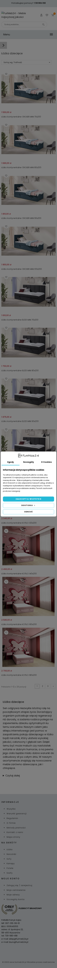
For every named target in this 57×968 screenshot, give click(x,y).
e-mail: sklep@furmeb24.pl (14, 939)
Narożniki (11, 854)
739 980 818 (40, 3)
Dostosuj (27, 505)
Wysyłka (11, 808)
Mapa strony (13, 837)
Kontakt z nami (15, 832)
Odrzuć (28, 512)
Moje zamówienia (16, 890)
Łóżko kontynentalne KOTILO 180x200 (19, 675)
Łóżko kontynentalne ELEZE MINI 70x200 (19, 319)
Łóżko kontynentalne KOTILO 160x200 (19, 624)
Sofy (9, 859)
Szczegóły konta (15, 899)
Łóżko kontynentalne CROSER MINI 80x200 (21, 167)
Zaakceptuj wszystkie (28, 499)
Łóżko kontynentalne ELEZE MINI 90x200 (20, 421)
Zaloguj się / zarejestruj (19, 885)
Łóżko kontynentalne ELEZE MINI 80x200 (20, 370)
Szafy (10, 873)
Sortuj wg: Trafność (13, 62)
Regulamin (12, 818)
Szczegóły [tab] (28, 462)
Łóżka (9, 849)
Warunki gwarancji (17, 813)
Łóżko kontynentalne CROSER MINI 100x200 (21, 269)
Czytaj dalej (12, 775)
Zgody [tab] (10, 462)
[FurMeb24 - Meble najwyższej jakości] (14, 15)
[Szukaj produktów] (43, 24)
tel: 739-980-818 (9, 935)
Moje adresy (13, 894)
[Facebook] (25, 951)
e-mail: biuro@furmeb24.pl (14, 942)
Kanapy (11, 863)
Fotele (10, 868)
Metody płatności (16, 827)
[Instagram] (31, 951)
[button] (6, 74)
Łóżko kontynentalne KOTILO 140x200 (19, 573)
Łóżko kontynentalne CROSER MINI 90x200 (21, 218)
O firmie (11, 823)
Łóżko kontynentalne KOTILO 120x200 (19, 522)
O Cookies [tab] (46, 462)
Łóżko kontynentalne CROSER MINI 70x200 (21, 116)
